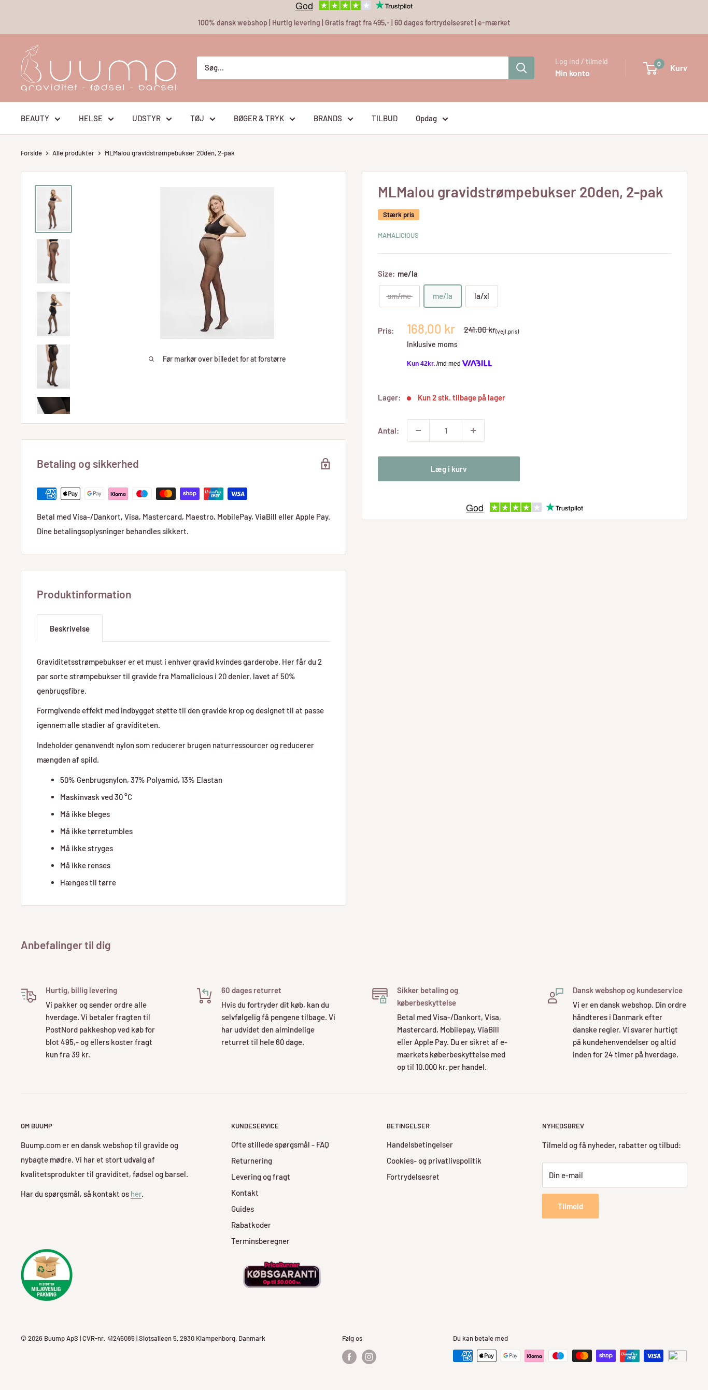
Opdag (426, 118)
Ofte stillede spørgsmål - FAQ (280, 1144)
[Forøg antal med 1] (473, 430)
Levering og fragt (260, 1176)
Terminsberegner (260, 1240)
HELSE (91, 118)
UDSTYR (146, 118)
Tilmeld (570, 1206)
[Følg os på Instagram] (369, 1357)
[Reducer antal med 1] (418, 430)
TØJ (197, 118)
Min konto (572, 73)
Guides (242, 1208)
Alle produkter (73, 153)
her (136, 1193)
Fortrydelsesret (413, 1176)
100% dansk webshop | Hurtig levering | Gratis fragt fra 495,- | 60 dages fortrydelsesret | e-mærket (354, 22)
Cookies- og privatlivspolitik (434, 1160)
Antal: (388, 430)
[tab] (70, 628)
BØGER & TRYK (259, 118)
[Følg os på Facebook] (349, 1357)
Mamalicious (398, 235)
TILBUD (385, 118)
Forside (31, 153)
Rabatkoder (251, 1224)
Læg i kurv (449, 469)
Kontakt (245, 1192)
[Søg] (521, 67)
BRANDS (328, 118)
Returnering (251, 1160)
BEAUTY (35, 118)
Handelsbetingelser (420, 1144)
